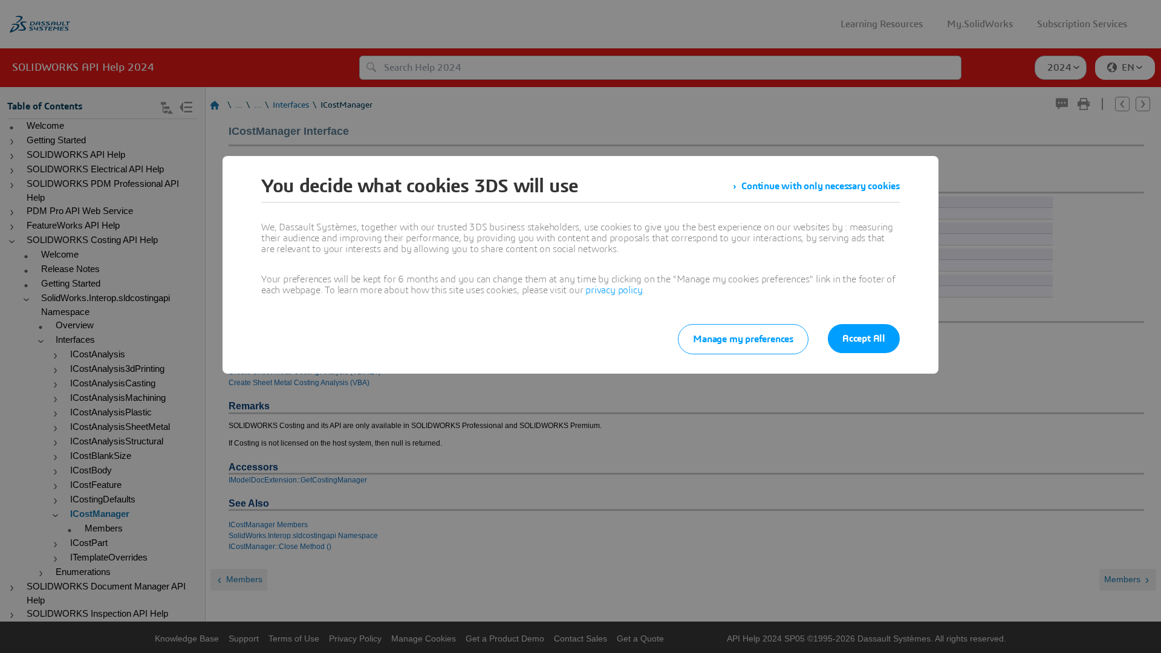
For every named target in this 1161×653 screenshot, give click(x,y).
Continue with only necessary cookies (820, 186)
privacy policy (613, 290)
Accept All (863, 338)
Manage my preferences (743, 339)
